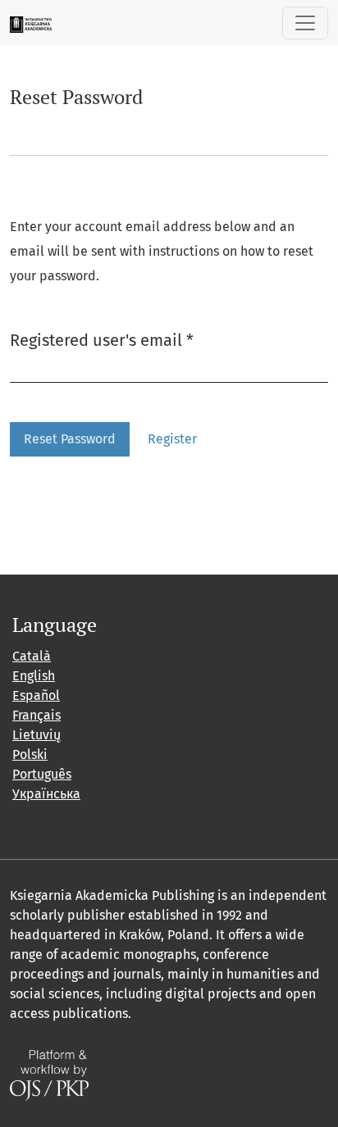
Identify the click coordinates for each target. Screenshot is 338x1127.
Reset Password (70, 439)
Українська (46, 794)
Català (31, 656)
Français (36, 715)
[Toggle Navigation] (305, 23)
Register (172, 439)
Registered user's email (102, 339)
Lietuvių (36, 735)
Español (36, 695)
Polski (30, 754)
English (33, 676)
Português (41, 774)
